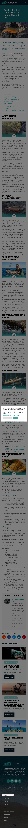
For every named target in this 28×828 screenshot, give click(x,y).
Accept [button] (15, 418)
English (5, 795)
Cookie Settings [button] (7, 418)
